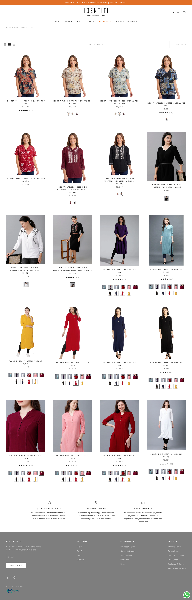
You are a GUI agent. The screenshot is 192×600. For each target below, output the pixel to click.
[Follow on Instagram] (14, 577)
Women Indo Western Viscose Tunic (119, 270)
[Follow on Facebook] (7, 577)
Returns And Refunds (177, 568)
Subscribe (16, 565)
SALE (79, 551)
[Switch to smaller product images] (9, 44)
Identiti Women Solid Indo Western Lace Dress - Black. (166, 185)
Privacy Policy (173, 551)
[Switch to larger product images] (5, 44)
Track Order (173, 560)
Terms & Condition (176, 555)
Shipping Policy (174, 547)
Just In (90, 21)
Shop (16, 28)
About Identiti (126, 555)
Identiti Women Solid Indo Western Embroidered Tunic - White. (26, 270)
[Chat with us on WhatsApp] (187, 595)
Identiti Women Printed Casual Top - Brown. (72, 102)
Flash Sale (105, 21)
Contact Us (125, 560)
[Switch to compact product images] (14, 44)
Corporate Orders (127, 551)
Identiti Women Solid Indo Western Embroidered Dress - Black (72, 269)
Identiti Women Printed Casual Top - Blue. (166, 104)
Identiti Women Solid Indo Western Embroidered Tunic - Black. (119, 181)
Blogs (122, 564)
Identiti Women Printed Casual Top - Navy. (26, 102)
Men (57, 21)
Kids (79, 21)
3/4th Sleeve (27, 28)
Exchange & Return (126, 21)
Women (68, 21)
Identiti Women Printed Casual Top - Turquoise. (119, 102)
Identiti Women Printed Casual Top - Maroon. (26, 179)
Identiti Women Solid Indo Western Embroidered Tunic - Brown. (72, 190)
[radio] (68, 114)
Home (8, 28)
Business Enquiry (127, 547)
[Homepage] (14, 591)
